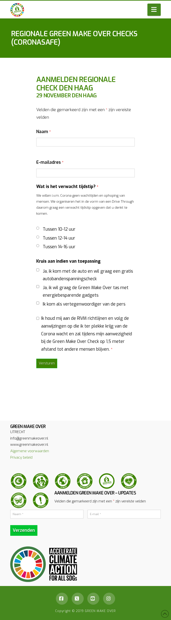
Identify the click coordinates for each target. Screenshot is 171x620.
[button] (154, 10)
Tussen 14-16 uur (59, 247)
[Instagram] (109, 599)
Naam (43, 131)
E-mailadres (49, 162)
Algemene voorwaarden (29, 451)
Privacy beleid (21, 457)
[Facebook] (62, 599)
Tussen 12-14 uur (59, 238)
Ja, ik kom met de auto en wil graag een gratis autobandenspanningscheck (88, 275)
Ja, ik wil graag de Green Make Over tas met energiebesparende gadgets (85, 291)
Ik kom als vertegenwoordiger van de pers (84, 304)
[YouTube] (93, 599)
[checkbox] (37, 269)
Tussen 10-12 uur (59, 229)
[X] (78, 599)
